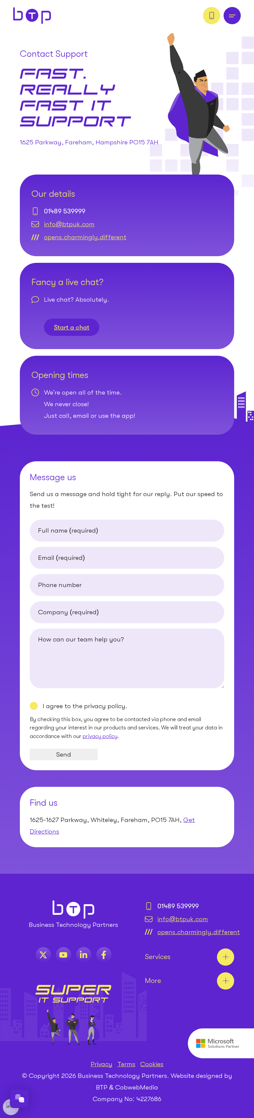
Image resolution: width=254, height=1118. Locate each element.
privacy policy (100, 736)
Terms (126, 1064)
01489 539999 (64, 211)
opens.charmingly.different (85, 237)
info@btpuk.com (69, 224)
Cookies (151, 1064)
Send (63, 754)
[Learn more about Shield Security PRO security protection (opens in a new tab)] (11, 1107)
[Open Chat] (19, 1098)
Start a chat (71, 327)
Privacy (101, 1064)
